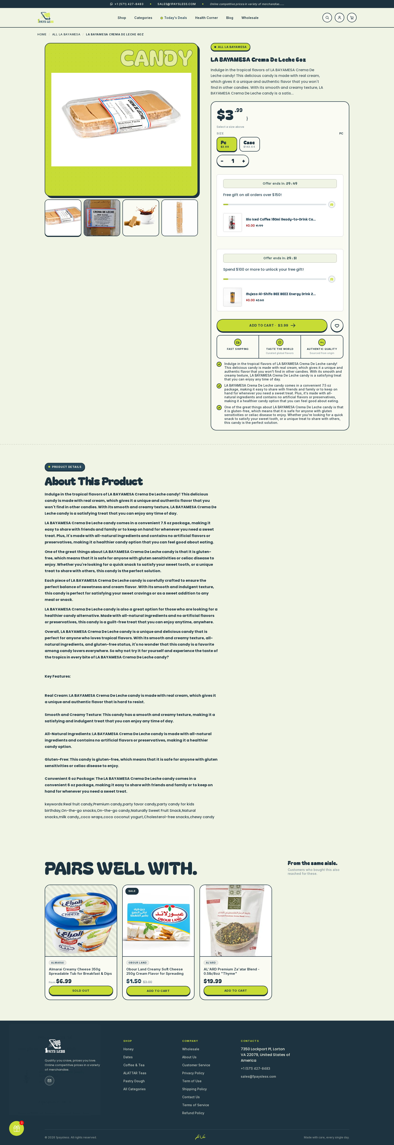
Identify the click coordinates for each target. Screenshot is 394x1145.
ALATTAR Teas (134, 1073)
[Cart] (352, 17)
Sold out (81, 990)
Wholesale (250, 18)
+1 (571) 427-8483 (255, 1068)
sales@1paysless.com (177, 4)
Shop (122, 18)
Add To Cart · (268, 325)
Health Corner (206, 18)
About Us (189, 1057)
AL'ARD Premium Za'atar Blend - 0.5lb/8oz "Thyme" (231, 971)
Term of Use (192, 1081)
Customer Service (196, 1065)
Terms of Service (195, 1105)
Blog (229, 18)
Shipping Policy (194, 1089)
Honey (128, 1049)
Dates (128, 1057)
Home (42, 34)
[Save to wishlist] (337, 325)
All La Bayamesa (66, 34)
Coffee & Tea (134, 1065)
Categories (143, 18)
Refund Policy (193, 1113)
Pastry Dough (134, 1081)
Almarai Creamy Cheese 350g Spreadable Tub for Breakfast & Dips (80, 971)
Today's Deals (175, 18)
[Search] (327, 17)
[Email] (49, 1080)
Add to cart (158, 991)
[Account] (339, 17)
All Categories (134, 1089)
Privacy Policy (193, 1073)
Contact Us (191, 1097)
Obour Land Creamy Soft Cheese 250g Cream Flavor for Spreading (155, 971)
